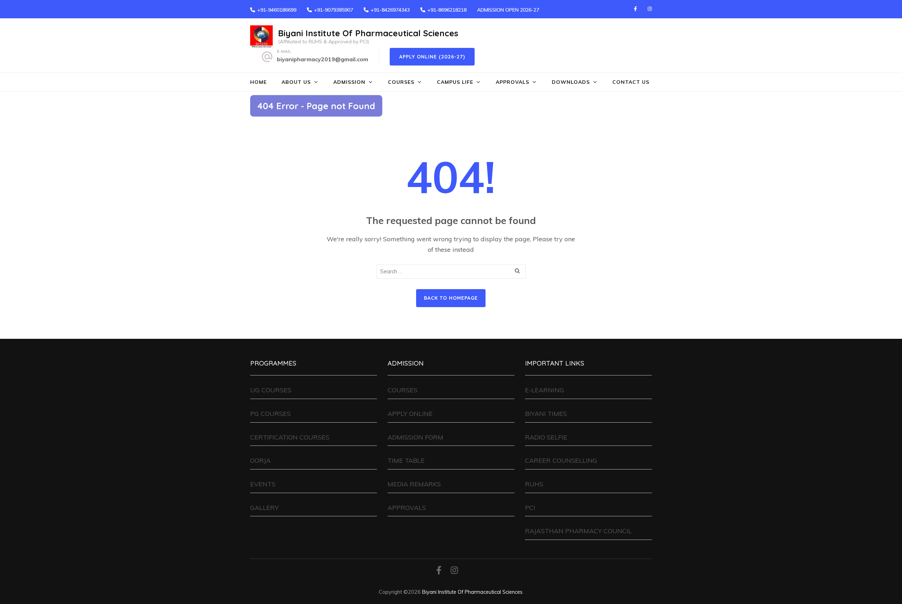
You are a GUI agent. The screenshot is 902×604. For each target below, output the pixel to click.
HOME (258, 82)
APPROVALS (512, 82)
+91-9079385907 (333, 10)
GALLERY (264, 508)
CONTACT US (630, 82)
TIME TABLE (406, 460)
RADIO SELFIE (546, 437)
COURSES (401, 82)
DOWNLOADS (571, 82)
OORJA (260, 460)
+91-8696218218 (447, 10)
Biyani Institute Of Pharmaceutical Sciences (368, 33)
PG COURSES (270, 414)
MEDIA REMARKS (414, 484)
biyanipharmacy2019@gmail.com (322, 59)
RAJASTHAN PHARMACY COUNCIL (578, 531)
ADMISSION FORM (415, 437)
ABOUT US (296, 82)
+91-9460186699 (276, 10)
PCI (530, 508)
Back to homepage (451, 298)
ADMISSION (349, 82)
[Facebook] (635, 9)
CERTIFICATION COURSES (289, 437)
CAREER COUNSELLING (561, 460)
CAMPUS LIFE (455, 82)
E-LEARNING (544, 390)
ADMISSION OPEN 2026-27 (508, 10)
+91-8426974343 (390, 10)
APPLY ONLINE (410, 414)
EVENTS (263, 484)
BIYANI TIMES (546, 414)
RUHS (534, 484)
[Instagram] (650, 9)
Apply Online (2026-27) (432, 57)
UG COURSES (270, 390)
